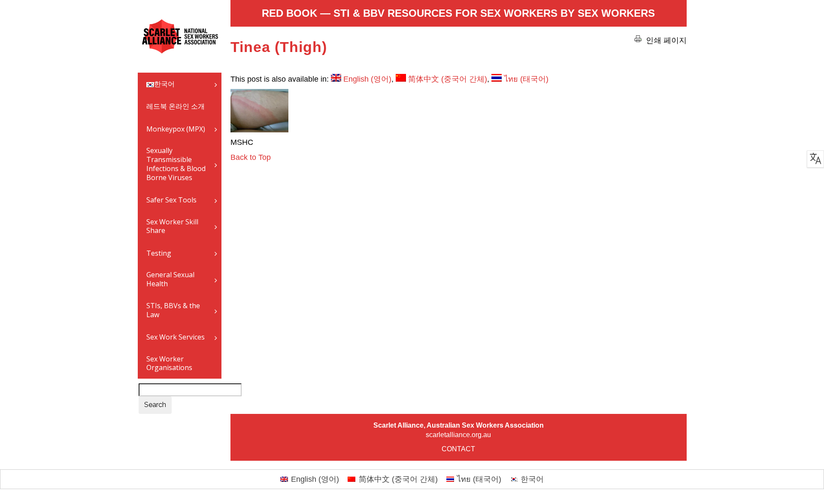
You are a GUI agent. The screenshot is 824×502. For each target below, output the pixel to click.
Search (155, 405)
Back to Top (250, 157)
